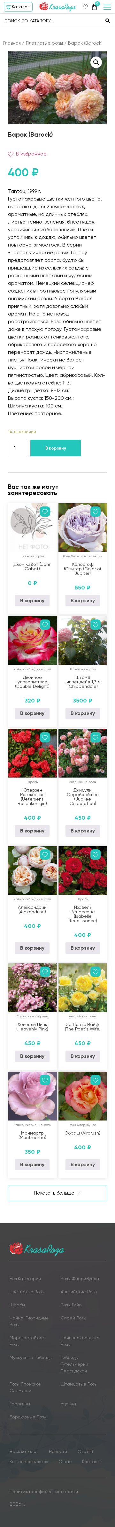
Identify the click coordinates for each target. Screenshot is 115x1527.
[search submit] (108, 21)
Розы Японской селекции (82, 556)
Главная (12, 43)
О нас (65, 1461)
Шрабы (32, 782)
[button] (18, 6)
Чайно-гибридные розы (32, 669)
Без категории (32, 556)
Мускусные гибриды (32, 1016)
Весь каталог (24, 1451)
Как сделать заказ (29, 1461)
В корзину (55, 448)
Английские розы (82, 782)
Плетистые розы (44, 43)
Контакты (92, 1461)
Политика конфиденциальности (44, 1491)
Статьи (85, 1451)
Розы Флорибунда (82, 1125)
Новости (58, 1451)
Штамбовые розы (82, 669)
